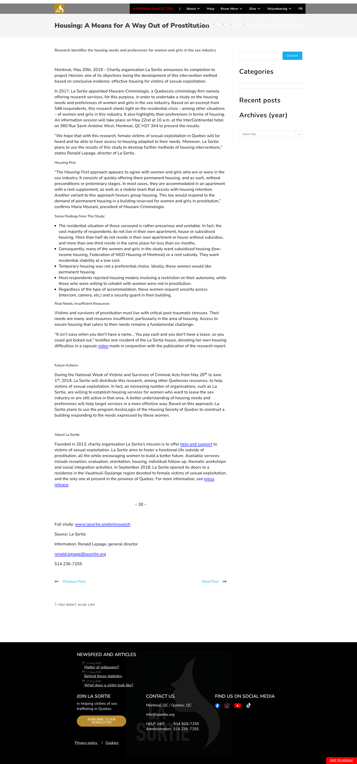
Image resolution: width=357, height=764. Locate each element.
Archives (244, 128)
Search (243, 49)
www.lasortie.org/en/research (102, 524)
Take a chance (198, 616)
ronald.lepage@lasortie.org (80, 554)
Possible (82, 616)
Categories (245, 81)
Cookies (112, 742)
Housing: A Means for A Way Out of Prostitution (274, 24)
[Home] (199, 24)
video (103, 346)
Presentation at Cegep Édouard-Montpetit (140, 618)
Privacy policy (86, 742)
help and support (196, 444)
